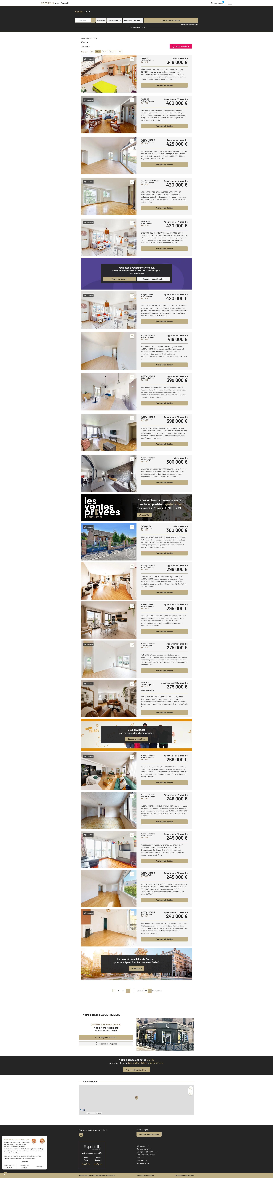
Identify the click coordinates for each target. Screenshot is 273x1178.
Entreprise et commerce (146, 1152)
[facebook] (81, 1135)
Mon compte (218, 3)
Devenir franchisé (144, 1149)
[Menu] (230, 2)
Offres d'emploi (142, 1146)
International (141, 1160)
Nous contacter (143, 1163)
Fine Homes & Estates (145, 1154)
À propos (140, 1157)
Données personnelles (145, 1175)
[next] (128, 991)
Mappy (99, 1113)
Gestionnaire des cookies (184, 1175)
